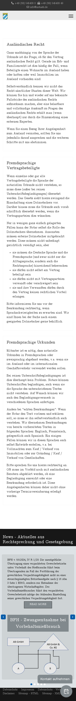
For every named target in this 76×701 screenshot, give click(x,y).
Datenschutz (10, 689)
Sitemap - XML (51, 693)
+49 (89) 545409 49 (52, 3)
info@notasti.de (39, 7)
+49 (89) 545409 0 (25, 3)
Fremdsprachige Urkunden (31, 342)
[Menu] (71, 16)
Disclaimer (9, 693)
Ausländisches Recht (25, 44)
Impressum (27, 689)
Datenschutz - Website (51, 689)
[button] (38, 616)
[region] (38, 617)
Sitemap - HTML (28, 693)
